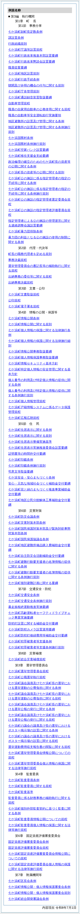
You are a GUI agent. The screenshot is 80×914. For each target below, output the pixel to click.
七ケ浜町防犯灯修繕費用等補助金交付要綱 (37, 635)
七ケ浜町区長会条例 (22, 881)
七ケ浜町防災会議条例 (23, 516)
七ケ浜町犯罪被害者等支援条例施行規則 (36, 647)
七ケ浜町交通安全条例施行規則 (30, 601)
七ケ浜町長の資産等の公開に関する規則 (36, 172)
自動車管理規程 (19, 103)
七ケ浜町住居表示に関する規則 (30, 435)
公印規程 (14, 300)
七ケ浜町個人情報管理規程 (27, 401)
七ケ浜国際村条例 (20, 138)
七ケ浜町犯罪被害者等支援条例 (30, 641)
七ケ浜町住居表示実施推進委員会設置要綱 (37, 447)
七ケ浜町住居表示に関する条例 (30, 429)
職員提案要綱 (17, 67)
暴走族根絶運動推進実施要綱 (28, 607)
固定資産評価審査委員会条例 (28, 841)
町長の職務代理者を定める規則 (30, 254)
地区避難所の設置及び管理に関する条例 (36, 121)
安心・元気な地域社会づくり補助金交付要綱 (39, 483)
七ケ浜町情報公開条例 (23, 318)
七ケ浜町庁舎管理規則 (23, 91)
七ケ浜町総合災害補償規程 (27, 659)
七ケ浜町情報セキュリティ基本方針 (33, 363)
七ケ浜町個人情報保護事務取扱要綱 (33, 357)
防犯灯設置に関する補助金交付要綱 (33, 623)
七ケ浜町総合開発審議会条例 (28, 899)
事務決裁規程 (17, 260)
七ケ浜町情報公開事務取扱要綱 (30, 351)
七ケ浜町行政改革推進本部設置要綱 (33, 55)
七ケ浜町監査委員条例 (23, 780)
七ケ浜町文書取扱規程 (23, 294)
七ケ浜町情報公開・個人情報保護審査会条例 (39, 887)
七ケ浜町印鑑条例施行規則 (27, 465)
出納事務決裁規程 (20, 282)
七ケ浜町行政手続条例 (23, 79)
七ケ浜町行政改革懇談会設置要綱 (31, 61)
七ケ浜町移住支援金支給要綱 (28, 155)
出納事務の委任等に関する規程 (30, 276)
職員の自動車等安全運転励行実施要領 (34, 115)
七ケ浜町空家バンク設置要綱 (28, 149)
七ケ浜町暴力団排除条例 (25, 231)
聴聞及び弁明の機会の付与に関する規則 (36, 85)
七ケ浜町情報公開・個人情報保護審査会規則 (39, 893)
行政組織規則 (17, 43)
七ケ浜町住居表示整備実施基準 (30, 441)
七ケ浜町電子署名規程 (23, 306)
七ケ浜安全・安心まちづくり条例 (31, 477)
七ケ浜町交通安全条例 (23, 595)
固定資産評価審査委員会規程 (28, 847)
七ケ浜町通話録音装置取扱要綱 (30, 97)
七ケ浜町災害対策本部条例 (27, 522)
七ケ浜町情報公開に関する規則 (30, 324)
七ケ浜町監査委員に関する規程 (30, 786)
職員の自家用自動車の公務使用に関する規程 (39, 109)
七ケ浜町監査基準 (20, 792)
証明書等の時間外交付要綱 (27, 453)
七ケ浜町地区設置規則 (23, 73)
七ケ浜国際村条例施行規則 (27, 144)
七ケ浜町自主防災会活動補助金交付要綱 (36, 556)
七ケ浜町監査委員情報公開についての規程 (37, 819)
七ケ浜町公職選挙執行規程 (27, 677)
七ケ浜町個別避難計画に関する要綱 (33, 583)
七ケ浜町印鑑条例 (20, 459)
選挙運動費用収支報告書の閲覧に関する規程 (39, 747)
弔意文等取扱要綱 (20, 471)
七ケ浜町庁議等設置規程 (25, 49)
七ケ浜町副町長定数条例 (25, 31)
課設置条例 (16, 37)
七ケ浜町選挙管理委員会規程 (28, 671)
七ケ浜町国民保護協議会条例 (28, 539)
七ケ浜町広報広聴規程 (23, 418)
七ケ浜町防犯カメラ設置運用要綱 (31, 629)
